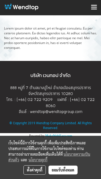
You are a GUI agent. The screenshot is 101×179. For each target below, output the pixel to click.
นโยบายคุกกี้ (38, 159)
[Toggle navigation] (94, 7)
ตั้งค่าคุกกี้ (34, 169)
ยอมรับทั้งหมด (63, 169)
